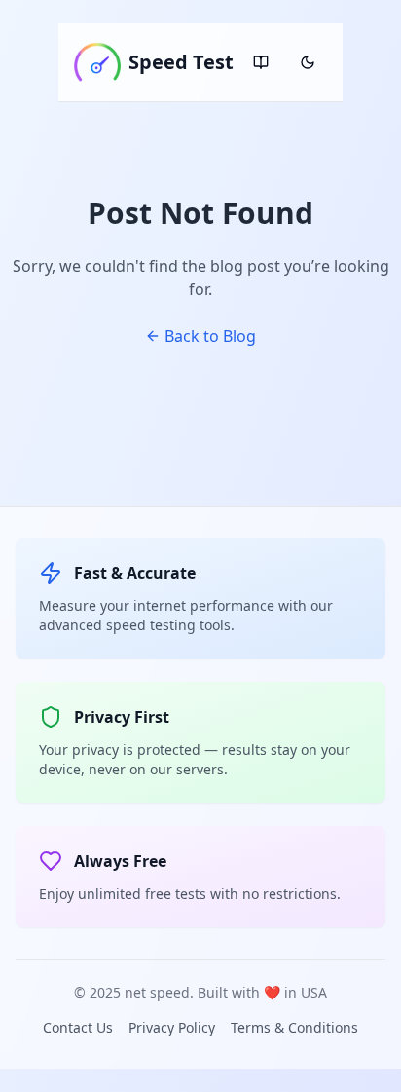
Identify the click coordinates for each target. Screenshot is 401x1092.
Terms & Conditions (294, 1027)
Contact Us (78, 1027)
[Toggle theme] (307, 62)
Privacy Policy (171, 1027)
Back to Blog (210, 336)
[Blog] (260, 62)
